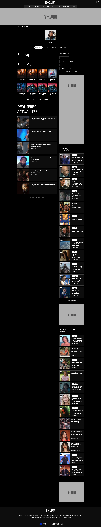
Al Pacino (64, 58)
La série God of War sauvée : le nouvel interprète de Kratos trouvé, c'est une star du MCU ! (77, 269)
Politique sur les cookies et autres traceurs (58, 515)
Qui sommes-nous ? (37, 515)
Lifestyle (58, 6)
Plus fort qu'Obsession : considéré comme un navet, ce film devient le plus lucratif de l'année (77, 258)
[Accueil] (50, 2)
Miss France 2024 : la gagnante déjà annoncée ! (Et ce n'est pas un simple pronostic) (77, 423)
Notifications (54, 517)
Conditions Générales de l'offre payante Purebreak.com (40, 517)
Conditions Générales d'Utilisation (25, 515)
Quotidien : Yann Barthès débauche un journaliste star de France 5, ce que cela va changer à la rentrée (77, 473)
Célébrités (23, 26)
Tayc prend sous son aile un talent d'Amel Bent (41, 132)
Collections (50, 6)
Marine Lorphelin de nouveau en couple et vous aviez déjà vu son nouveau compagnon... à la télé (77, 435)
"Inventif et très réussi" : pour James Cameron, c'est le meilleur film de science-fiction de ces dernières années (77, 234)
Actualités (29, 6)
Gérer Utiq (60, 517)
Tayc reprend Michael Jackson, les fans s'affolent (43, 185)
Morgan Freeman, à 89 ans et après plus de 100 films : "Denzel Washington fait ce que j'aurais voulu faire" (77, 174)
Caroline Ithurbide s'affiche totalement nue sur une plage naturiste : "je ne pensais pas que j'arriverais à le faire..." (77, 343)
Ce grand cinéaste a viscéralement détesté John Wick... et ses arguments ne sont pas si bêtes (77, 413)
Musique (37, 6)
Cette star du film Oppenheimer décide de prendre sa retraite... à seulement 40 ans (77, 401)
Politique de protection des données (74, 515)
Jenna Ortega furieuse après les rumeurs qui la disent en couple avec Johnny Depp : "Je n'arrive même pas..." (76, 447)
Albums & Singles (51, 47)
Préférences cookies (67, 517)
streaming (66, 6)
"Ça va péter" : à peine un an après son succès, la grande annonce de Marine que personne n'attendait (77, 283)
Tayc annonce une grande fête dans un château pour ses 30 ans (43, 119)
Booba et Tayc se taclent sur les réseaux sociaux (41, 145)
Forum (73, 6)
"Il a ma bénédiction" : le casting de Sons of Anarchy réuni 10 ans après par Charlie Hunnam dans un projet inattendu (77, 187)
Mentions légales (45, 515)
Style (43, 6)
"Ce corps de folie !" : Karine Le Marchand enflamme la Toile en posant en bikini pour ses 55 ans (77, 375)
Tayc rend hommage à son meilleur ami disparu (42, 158)
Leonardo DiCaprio (67, 65)
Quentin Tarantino (67, 61)
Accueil (18, 26)
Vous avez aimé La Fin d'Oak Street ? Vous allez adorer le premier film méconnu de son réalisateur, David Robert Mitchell (77, 198)
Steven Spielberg (67, 68)
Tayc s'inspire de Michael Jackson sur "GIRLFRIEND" (42, 171)
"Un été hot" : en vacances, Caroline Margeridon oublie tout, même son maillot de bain (76, 351)
